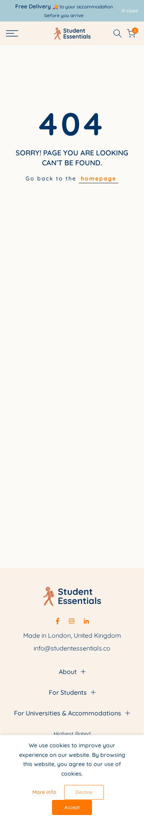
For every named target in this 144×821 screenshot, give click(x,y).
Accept (72, 807)
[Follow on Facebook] (57, 621)
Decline (84, 792)
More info (44, 792)
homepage (98, 178)
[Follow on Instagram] (71, 621)
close (131, 10)
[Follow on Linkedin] (86, 621)
